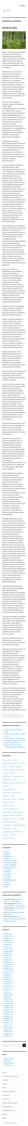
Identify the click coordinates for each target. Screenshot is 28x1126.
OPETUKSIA (5, 1099)
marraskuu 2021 (9, 986)
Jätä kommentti (18, 717)
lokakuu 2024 (8, 944)
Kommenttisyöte (9, 1063)
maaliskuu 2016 (8, 1033)
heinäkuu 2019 (8, 1005)
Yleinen (6, 886)
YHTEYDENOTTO (7, 1106)
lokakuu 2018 (8, 1014)
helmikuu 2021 (8, 1001)
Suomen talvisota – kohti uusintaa (14, 738)
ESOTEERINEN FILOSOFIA (10, 1076)
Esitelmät (7, 858)
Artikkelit (7, 854)
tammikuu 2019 (8, 1010)
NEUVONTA (5, 1095)
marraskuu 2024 (9, 942)
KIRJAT (4, 1087)
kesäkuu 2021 (8, 996)
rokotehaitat (7, 812)
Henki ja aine (9, 27)
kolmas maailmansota (9, 789)
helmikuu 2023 (8, 966)
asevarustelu (7, 760)
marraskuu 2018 (9, 1012)
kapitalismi (6, 786)
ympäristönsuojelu (8, 838)
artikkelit (5, 1114)
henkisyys (6, 773)
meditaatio (6, 796)
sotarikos (21, 818)
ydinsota (13, 835)
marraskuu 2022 (9, 970)
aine (3, 717)
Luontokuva (7, 875)
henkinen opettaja (14, 766)
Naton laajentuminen (9, 799)
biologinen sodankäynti (10, 763)
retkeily (11, 802)
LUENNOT (5, 1080)
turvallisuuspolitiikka (18, 825)
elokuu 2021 (7, 992)
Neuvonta (7, 882)
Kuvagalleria (7, 873)
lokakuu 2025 (8, 934)
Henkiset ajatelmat (10, 867)
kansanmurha (20, 783)
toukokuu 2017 (8, 1020)
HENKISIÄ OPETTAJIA (8, 1091)
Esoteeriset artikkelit (10, 865)
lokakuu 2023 (8, 953)
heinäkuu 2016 (8, 1027)
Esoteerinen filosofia (7, 715)
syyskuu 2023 (8, 955)
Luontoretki (7, 878)
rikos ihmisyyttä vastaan (10, 809)
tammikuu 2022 (9, 981)
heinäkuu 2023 (8, 960)
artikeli (4, 1118)
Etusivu (4, 1072)
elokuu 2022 (7, 977)
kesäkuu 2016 (8, 1029)
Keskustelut (7, 869)
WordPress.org (8, 1065)
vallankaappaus (7, 831)
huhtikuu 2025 (8, 940)
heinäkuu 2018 (8, 1016)
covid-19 (21, 763)
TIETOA (4, 1084)
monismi (10, 717)
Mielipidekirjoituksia (8, 1110)
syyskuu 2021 (8, 990)
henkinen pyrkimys (9, 770)
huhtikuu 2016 (8, 1031)
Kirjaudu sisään (8, 1058)
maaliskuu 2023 (8, 964)
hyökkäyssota (7, 776)
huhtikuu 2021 (8, 999)
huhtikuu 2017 (8, 1023)
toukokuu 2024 (8, 949)
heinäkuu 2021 (8, 994)
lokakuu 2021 (8, 988)
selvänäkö (6, 818)
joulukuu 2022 (8, 968)
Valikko (22, 5)
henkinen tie (21, 770)
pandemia (21, 799)
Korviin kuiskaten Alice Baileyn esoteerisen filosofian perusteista (15, 919)
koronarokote (16, 792)
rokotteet (6, 815)
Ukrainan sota (7, 828)
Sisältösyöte (7, 1061)
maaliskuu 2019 (8, 1007)
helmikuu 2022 (8, 979)
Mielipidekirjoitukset (10, 880)
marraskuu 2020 (9, 1003)
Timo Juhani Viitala (9, 713)
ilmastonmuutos (18, 776)
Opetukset (7, 884)
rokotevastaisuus (17, 812)
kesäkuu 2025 (8, 936)
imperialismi (6, 779)
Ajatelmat (7, 852)
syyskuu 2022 (8, 975)
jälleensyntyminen (8, 783)
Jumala (14, 779)
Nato (12, 796)
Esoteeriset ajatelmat (18, 715)
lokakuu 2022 (8, 973)
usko (14, 828)
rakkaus (5, 802)
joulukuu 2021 (8, 983)
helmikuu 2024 (8, 951)
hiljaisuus (14, 773)
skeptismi (14, 818)
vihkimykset (18, 831)
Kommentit (7, 871)
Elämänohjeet (8, 856)
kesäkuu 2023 (8, 962)
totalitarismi (6, 825)
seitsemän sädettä (16, 815)
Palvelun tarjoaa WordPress (10, 1123)
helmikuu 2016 (8, 1036)
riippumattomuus (8, 805)
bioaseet (15, 760)
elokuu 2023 (7, 957)
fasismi (5, 766)
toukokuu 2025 (8, 938)
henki (6, 717)
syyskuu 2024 (8, 947)
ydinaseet (6, 835)
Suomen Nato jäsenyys (10, 822)
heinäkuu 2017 (8, 1018)
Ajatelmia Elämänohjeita (9, 1103)
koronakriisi (6, 792)
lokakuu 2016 (8, 1025)
